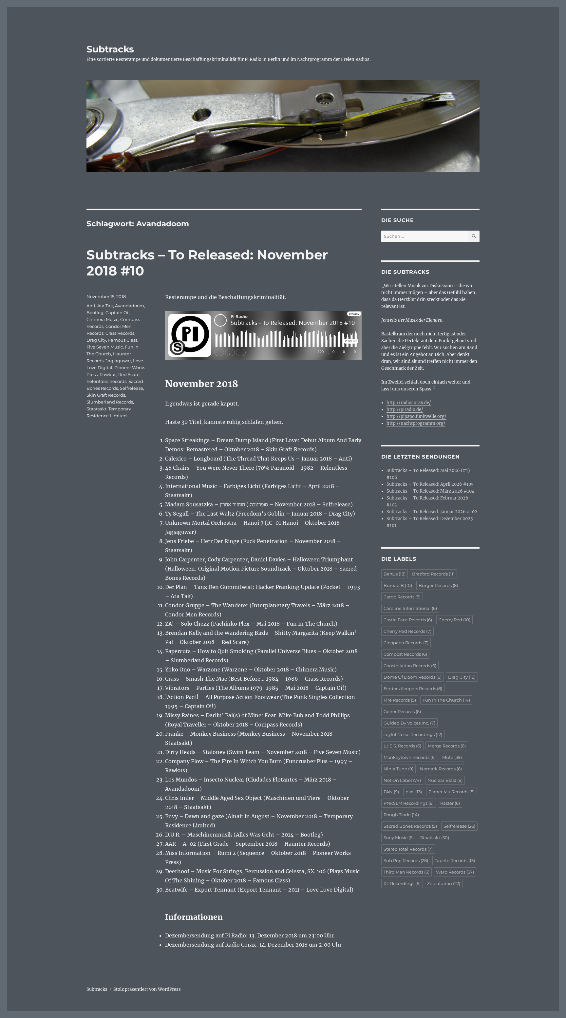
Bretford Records (433, 573)
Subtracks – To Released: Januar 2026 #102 (432, 512)
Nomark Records (441, 768)
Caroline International (410, 608)
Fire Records (400, 700)
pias (414, 791)
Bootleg (95, 312)
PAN (391, 791)
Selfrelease (131, 388)
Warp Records (455, 872)
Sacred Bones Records (410, 826)
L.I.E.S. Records (402, 745)
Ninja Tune (398, 768)
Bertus (395, 573)
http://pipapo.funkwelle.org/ (416, 416)
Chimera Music (102, 319)
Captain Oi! (117, 312)
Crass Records (119, 333)
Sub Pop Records (406, 860)
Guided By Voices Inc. (409, 723)
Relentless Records (106, 381)
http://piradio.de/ (405, 409)
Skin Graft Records (105, 395)
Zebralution (443, 883)
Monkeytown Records (410, 757)
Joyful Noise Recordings (413, 734)
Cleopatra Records (406, 642)
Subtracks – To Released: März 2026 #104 (430, 491)
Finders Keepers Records (413, 688)
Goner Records (402, 711)
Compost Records (405, 654)
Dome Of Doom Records (413, 677)
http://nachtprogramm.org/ (416, 423)
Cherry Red (454, 619)
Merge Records (447, 745)
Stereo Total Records (408, 849)
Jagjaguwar (118, 360)
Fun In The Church (446, 700)
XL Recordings (402, 883)
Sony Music (399, 837)
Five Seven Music (104, 346)
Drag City (96, 340)
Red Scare (129, 374)
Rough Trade (401, 814)
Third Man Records (406, 872)
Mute (452, 757)
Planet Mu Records (451, 791)
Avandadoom (129, 305)
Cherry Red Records (407, 631)
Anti (90, 305)
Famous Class (122, 340)
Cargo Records (402, 596)
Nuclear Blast (444, 780)
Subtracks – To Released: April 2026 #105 (430, 484)
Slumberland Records (109, 402)
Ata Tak (105, 305)
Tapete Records (455, 860)
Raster (450, 803)
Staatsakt (96, 408)
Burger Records (438, 585)
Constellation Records (410, 665)
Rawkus (108, 374)
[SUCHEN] (474, 236)
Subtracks (110, 49)
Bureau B (398, 585)
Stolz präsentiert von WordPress (147, 989)
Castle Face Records (408, 619)
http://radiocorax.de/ (409, 402)
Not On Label (402, 780)
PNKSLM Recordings (409, 803)
